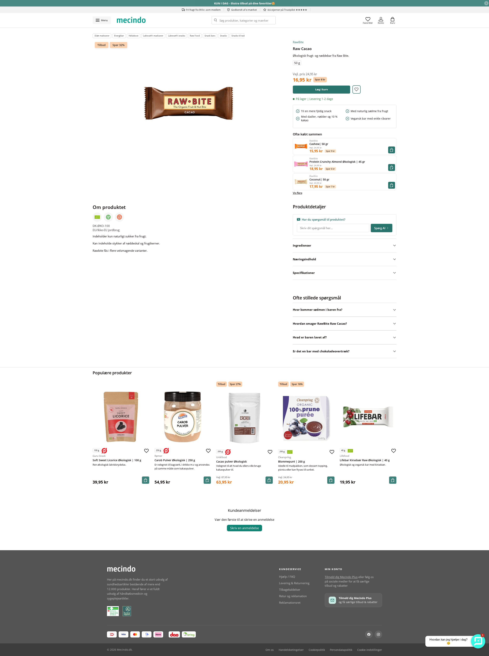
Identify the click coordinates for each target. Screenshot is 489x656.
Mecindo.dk (124, 649)
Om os (270, 650)
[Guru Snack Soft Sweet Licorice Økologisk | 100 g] (121, 417)
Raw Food (195, 35)
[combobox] (244, 20)
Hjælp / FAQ (287, 576)
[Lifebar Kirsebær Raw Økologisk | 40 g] (368, 417)
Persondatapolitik (341, 650)
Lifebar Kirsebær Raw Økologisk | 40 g (365, 460)
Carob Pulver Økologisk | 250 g (175, 460)
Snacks (223, 35)
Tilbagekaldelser (289, 589)
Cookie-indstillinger (369, 650)
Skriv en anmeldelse (244, 528)
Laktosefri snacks (176, 35)
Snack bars (210, 35)
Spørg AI (379, 228)
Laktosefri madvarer (153, 35)
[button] (392, 20)
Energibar (119, 35)
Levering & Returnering (294, 583)
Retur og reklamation (293, 596)
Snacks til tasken (240, 35)
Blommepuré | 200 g (291, 461)
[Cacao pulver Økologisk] (244, 418)
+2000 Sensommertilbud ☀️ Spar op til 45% (244, 3)
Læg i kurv (321, 89)
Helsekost (133, 35)
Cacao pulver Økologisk (231, 461)
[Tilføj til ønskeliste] (356, 89)
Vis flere (297, 193)
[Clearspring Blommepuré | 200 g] (306, 418)
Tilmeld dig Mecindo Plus (341, 577)
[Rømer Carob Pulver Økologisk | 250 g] (183, 417)
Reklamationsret (289, 602)
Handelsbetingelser (291, 650)
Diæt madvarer (102, 35)
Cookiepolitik (317, 650)
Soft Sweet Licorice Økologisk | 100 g (117, 460)
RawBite (298, 42)
